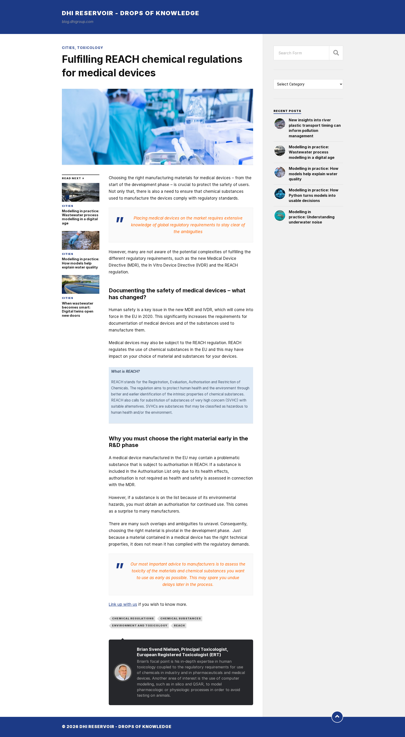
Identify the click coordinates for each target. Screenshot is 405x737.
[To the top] (337, 717)
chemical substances (180, 618)
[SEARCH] (336, 53)
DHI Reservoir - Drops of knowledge (130, 13)
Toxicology (90, 48)
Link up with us (123, 604)
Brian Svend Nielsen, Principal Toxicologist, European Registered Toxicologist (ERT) (182, 652)
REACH (179, 625)
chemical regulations (133, 618)
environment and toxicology (139, 625)
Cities (68, 48)
